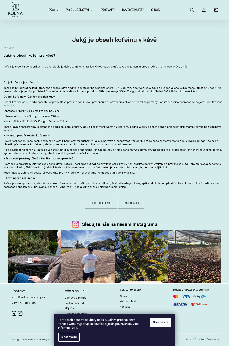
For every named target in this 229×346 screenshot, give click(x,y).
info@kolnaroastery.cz (28, 297)
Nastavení (69, 337)
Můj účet (70, 308)
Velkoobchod (128, 301)
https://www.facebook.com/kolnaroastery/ (14, 313)
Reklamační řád (74, 303)
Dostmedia (213, 339)
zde (74, 328)
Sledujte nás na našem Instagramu (119, 224)
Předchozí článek (101, 203)
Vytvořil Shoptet (195, 339)
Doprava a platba (76, 298)
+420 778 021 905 (24, 303)
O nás (123, 296)
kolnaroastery (20, 313)
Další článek (131, 203)
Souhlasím (160, 322)
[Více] (179, 10)
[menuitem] (53, 10)
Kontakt (125, 307)
